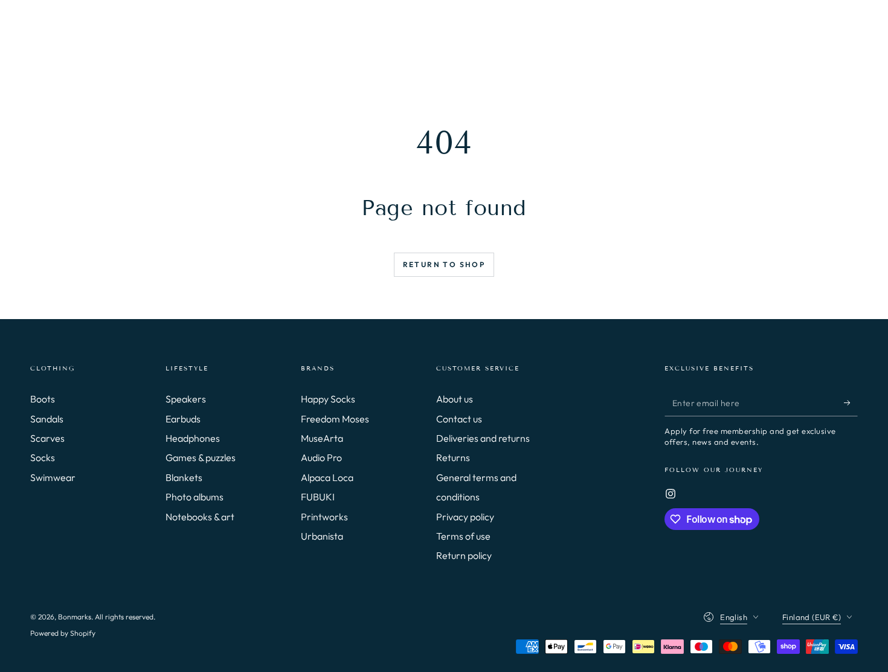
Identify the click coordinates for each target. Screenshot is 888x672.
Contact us (459, 419)
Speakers (186, 399)
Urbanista (322, 536)
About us (454, 399)
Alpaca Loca (327, 477)
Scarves (47, 438)
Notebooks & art (200, 517)
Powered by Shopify (62, 633)
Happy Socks (328, 399)
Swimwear (53, 477)
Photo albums (195, 497)
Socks (42, 457)
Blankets (184, 477)
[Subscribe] (851, 402)
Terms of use (463, 536)
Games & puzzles (201, 457)
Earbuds (183, 419)
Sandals (46, 419)
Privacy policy (465, 517)
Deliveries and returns (483, 438)
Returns (453, 457)
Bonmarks (74, 616)
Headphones (193, 438)
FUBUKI (318, 497)
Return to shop (444, 264)
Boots (42, 399)
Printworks (324, 517)
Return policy (464, 555)
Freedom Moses (335, 419)
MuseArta (322, 438)
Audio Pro (321, 457)
